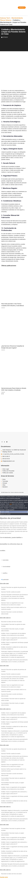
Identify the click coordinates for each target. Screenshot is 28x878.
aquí (11, 504)
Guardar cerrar (4, 877)
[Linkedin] (7, 442)
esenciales (5, 560)
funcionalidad (6, 566)
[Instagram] (4, 442)
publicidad (5, 579)
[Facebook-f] (2, 442)
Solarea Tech (5, 18)
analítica (5, 573)
